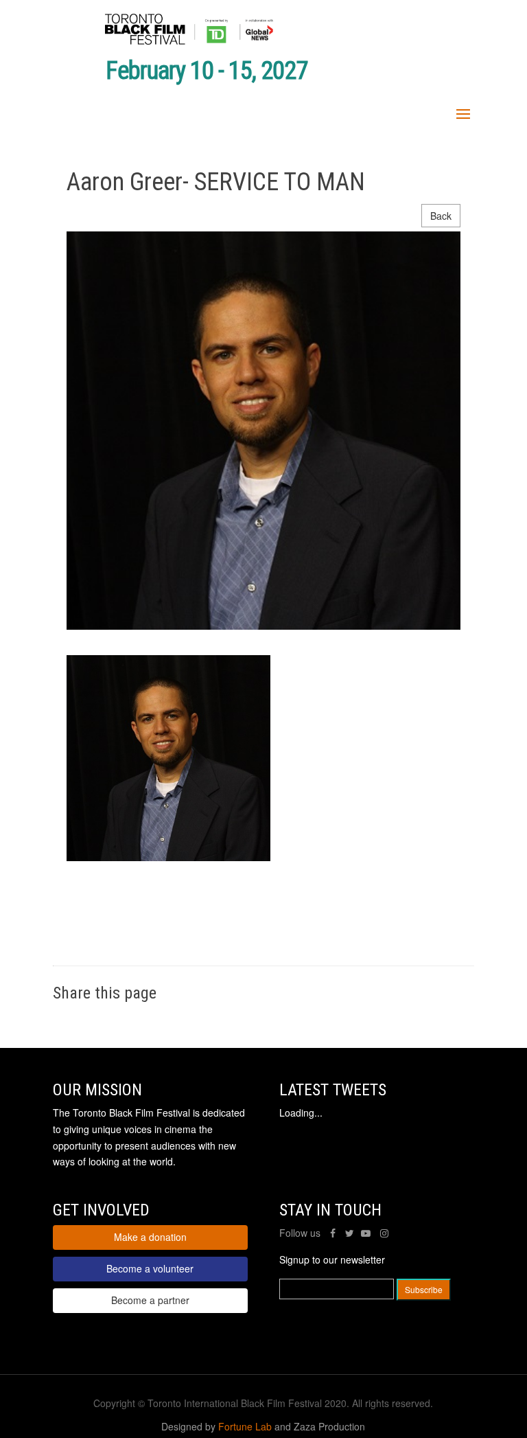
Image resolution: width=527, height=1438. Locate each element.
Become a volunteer (150, 1268)
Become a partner (150, 1300)
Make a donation (150, 1237)
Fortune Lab (245, 1426)
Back (441, 215)
